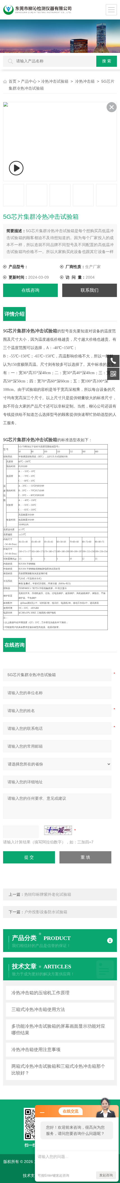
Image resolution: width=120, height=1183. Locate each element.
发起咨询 (106, 1175)
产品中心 (29, 81)
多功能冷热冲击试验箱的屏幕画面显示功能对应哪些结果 (58, 1029)
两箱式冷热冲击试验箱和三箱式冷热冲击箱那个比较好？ (58, 1069)
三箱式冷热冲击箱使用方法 (38, 1009)
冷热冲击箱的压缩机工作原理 (40, 992)
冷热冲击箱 (85, 81)
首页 (12, 81)
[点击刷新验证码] (58, 830)
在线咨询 (30, 290)
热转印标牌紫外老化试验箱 (47, 894)
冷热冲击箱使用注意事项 (36, 1049)
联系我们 (90, 290)
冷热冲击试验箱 (54, 81)
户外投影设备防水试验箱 (45, 912)
